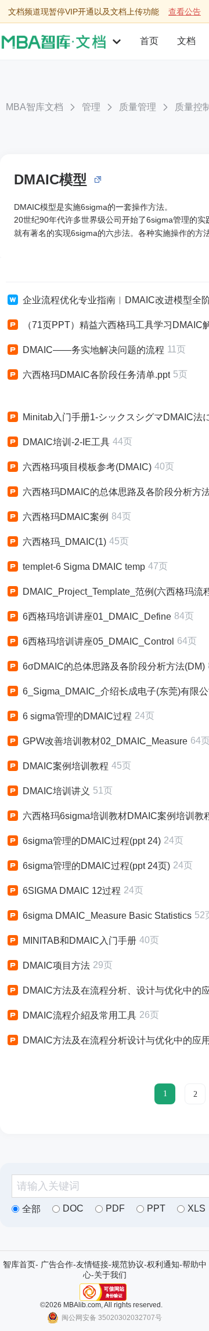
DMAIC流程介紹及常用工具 (79, 1015)
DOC (73, 1208)
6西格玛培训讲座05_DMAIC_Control (98, 641)
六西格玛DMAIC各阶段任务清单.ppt (96, 375)
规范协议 (127, 1264)
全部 (31, 1209)
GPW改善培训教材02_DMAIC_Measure (105, 741)
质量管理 (137, 107)
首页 (149, 41)
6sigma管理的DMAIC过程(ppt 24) (92, 841)
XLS (197, 1208)
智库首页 (19, 1264)
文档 (186, 41)
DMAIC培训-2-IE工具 (66, 442)
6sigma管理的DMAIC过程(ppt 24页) (96, 866)
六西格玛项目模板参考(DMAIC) (87, 467)
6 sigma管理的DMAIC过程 (77, 716)
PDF (115, 1208)
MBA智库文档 (34, 107)
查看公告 (184, 11)
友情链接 (92, 1264)
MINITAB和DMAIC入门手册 (79, 940)
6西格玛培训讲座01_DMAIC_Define (97, 616)
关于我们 (110, 1274)
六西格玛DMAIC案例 (66, 517)
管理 (91, 107)
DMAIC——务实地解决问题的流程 (93, 350)
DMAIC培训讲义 (56, 791)
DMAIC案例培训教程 (66, 766)
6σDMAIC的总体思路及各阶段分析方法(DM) (114, 666)
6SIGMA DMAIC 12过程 (72, 891)
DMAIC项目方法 (56, 965)
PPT (156, 1208)
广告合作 (57, 1264)
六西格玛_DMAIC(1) (64, 542)
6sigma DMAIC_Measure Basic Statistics (107, 916)
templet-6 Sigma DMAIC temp (84, 567)
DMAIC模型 (50, 179)
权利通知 (163, 1264)
